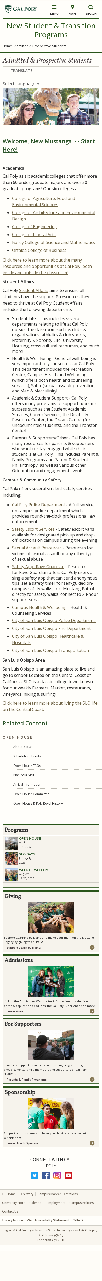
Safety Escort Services (33, 529)
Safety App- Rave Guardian (38, 567)
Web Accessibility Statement (48, 1220)
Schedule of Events (27, 756)
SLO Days (27, 854)
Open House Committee (31, 794)
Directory (26, 1194)
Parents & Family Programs (27, 1079)
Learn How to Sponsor (22, 1143)
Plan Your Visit (24, 775)
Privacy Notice (12, 1220)
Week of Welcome (34, 870)
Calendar (36, 1202)
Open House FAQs (27, 765)
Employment (56, 1202)
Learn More (15, 1011)
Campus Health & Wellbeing (39, 607)
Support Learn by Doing (24, 947)
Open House (18, 737)
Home (7, 46)
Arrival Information (27, 784)
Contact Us (10, 1211)
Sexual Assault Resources (37, 548)
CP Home (9, 1194)
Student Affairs (33, 290)
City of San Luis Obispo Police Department (54, 620)
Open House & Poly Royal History (38, 803)
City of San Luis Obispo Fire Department (51, 628)
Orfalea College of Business (39, 250)
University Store (13, 1202)
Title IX (78, 1220)
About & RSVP (23, 747)
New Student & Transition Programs (51, 29)
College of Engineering (34, 227)
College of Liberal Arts (34, 234)
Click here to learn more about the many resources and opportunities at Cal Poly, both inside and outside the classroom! (47, 266)
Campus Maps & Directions (57, 1194)
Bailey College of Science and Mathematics (53, 242)
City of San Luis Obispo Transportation (50, 650)
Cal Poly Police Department (38, 505)
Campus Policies (81, 1202)
